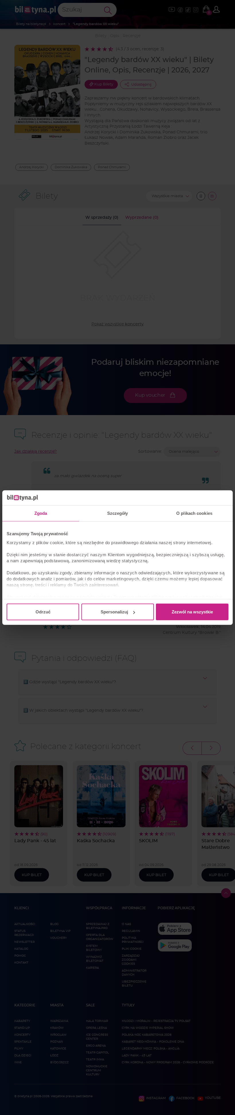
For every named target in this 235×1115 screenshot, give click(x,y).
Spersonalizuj (114, 611)
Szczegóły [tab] (117, 513)
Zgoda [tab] (40, 513)
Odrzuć (43, 611)
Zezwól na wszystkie (192, 611)
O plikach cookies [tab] (194, 513)
